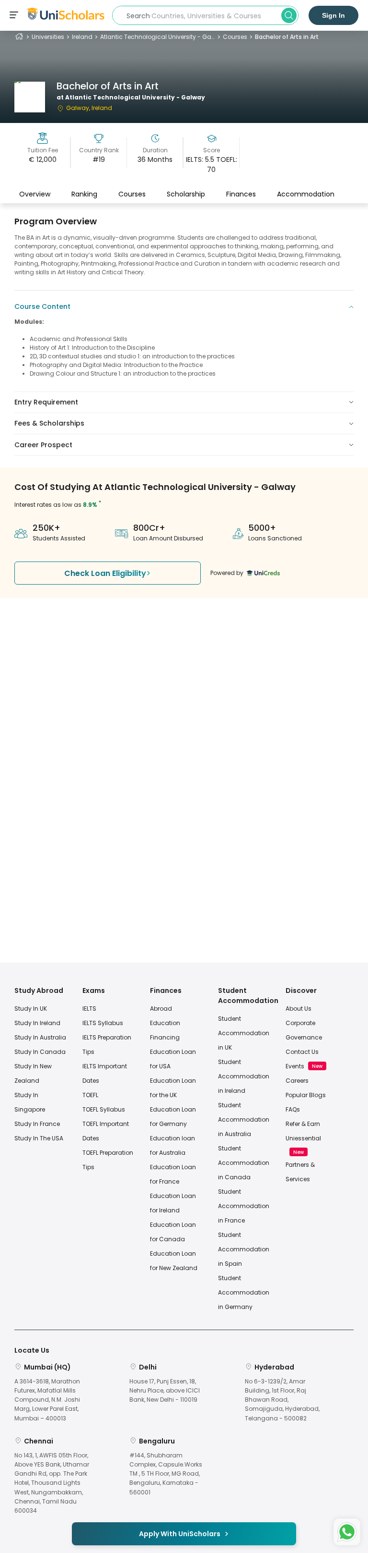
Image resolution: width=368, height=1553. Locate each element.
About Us (298, 1008)
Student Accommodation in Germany (243, 1292)
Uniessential (303, 1138)
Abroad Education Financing (165, 1022)
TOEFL (90, 1095)
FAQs (293, 1109)
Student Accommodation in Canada (243, 1162)
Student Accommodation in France (243, 1205)
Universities (48, 37)
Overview (34, 194)
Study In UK (30, 1008)
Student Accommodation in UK (243, 1033)
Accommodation (305, 194)
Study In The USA (38, 1138)
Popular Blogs (306, 1095)
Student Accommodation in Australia (243, 1119)
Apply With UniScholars (179, 1534)
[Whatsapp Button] (347, 1531)
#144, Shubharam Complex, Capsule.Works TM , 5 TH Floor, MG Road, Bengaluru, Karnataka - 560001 (165, 1473)
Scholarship (186, 194)
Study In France (37, 1124)
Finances (241, 194)
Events (295, 1066)
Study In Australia (40, 1037)
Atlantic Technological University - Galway (157, 37)
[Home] (19, 37)
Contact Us (302, 1052)
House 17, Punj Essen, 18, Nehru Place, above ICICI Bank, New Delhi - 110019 (164, 1390)
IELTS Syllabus (102, 1023)
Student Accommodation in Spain (243, 1249)
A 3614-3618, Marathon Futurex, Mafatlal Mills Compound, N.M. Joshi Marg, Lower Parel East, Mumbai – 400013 (47, 1399)
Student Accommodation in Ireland (243, 1076)
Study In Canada (40, 1052)
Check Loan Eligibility (105, 573)
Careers (297, 1080)
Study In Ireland (37, 1023)
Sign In (333, 15)
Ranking (84, 194)
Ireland (82, 37)
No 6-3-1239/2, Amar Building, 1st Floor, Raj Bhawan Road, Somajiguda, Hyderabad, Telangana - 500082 (282, 1399)
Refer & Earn (303, 1124)
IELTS (89, 1008)
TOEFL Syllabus (103, 1109)
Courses (235, 37)
